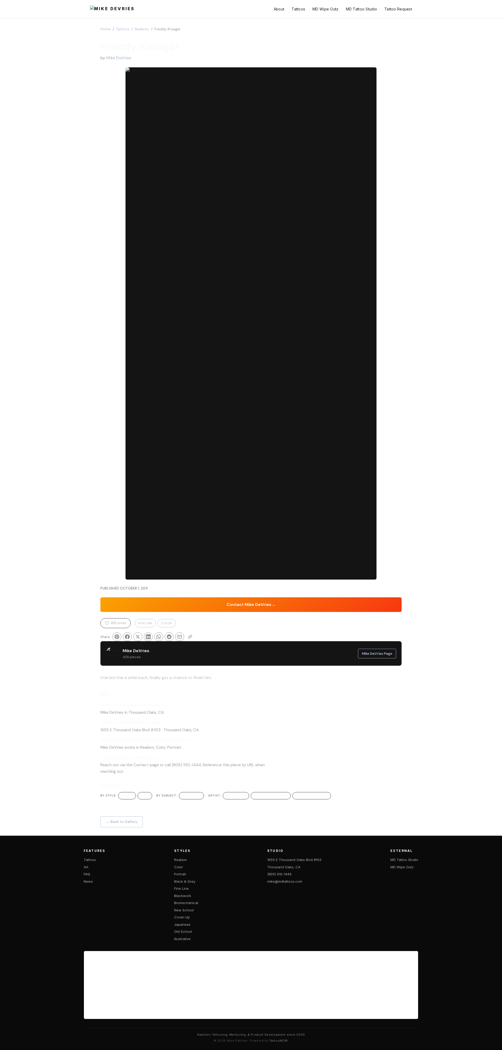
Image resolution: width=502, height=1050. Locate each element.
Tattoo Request (398, 9)
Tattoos (298, 9)
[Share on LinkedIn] (148, 636)
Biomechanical (186, 903)
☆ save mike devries (311, 795)
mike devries (236, 795)
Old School (183, 931)
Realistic (142, 29)
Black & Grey (184, 881)
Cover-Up (182, 917)
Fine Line (181, 888)
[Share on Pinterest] (116, 636)
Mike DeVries (118, 58)
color (145, 795)
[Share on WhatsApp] (158, 636)
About (279, 9)
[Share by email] (179, 636)
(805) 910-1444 (279, 874)
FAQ (87, 874)
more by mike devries (271, 795)
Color (166, 623)
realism (127, 795)
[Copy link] (190, 636)
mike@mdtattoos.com (284, 881)
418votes (118, 623)
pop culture (191, 795)
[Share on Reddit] (169, 636)
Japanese (182, 924)
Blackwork (182, 896)
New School (184, 910)
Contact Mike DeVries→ (251, 604)
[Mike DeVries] (112, 9)
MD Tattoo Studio (361, 9)
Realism (145, 623)
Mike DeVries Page (377, 653)
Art (86, 867)
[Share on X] (137, 636)
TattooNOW (278, 1040)
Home (105, 29)
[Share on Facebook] (127, 636)
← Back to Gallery (121, 821)
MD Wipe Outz (325, 9)
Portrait (180, 874)
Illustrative (182, 939)
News (88, 881)
